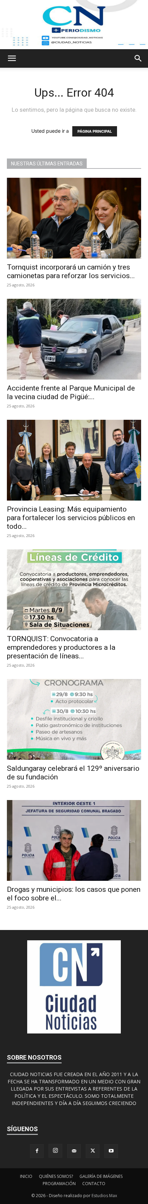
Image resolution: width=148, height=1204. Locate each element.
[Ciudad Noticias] (74, 24)
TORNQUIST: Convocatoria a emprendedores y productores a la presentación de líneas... (61, 647)
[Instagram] (55, 1151)
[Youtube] (111, 1151)
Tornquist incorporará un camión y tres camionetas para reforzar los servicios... (71, 271)
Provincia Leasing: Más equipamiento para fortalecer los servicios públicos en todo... (71, 517)
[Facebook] (37, 1151)
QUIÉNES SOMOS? (56, 1176)
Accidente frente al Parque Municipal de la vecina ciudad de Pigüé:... (71, 392)
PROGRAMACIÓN (59, 1183)
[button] (12, 58)
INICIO (26, 1176)
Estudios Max (104, 1195)
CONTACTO (93, 1183)
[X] (92, 1151)
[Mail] (74, 1151)
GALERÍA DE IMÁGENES (101, 1176)
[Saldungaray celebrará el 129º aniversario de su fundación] (74, 719)
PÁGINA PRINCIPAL (94, 131)
